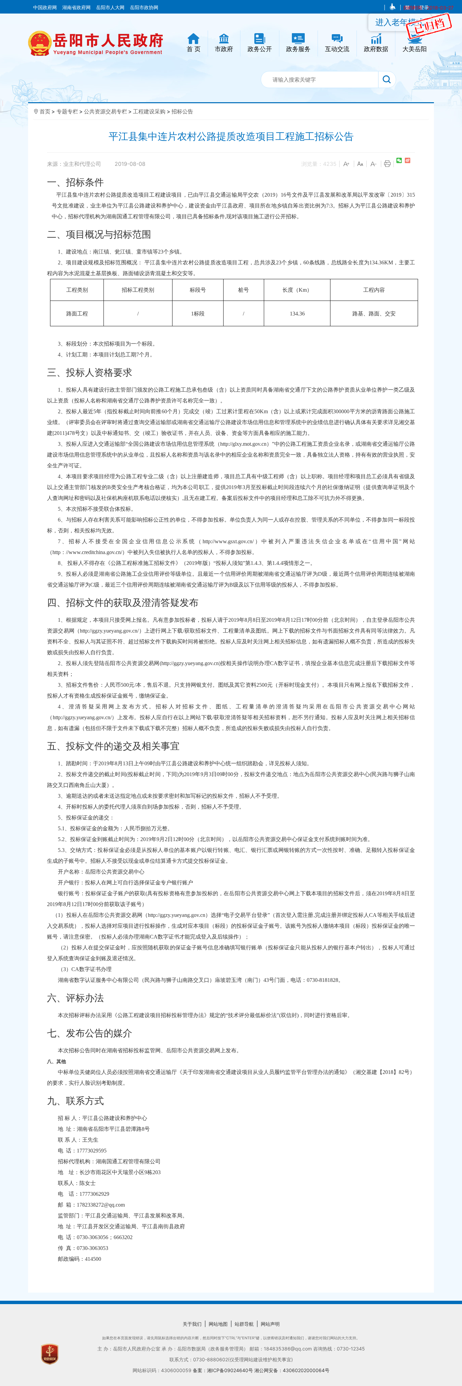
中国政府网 (45, 7)
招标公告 (182, 111)
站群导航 (244, 1324)
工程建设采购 (149, 111)
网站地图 (218, 1324)
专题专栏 (67, 111)
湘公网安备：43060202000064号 (291, 1370)
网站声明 (270, 1324)
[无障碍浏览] (393, 7)
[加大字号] (346, 164)
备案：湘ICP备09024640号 (223, 1370)
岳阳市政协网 (144, 7)
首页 (45, 111)
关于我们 (192, 1324)
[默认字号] (360, 164)
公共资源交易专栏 (105, 111)
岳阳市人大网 (111, 7)
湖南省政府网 (77, 7)
